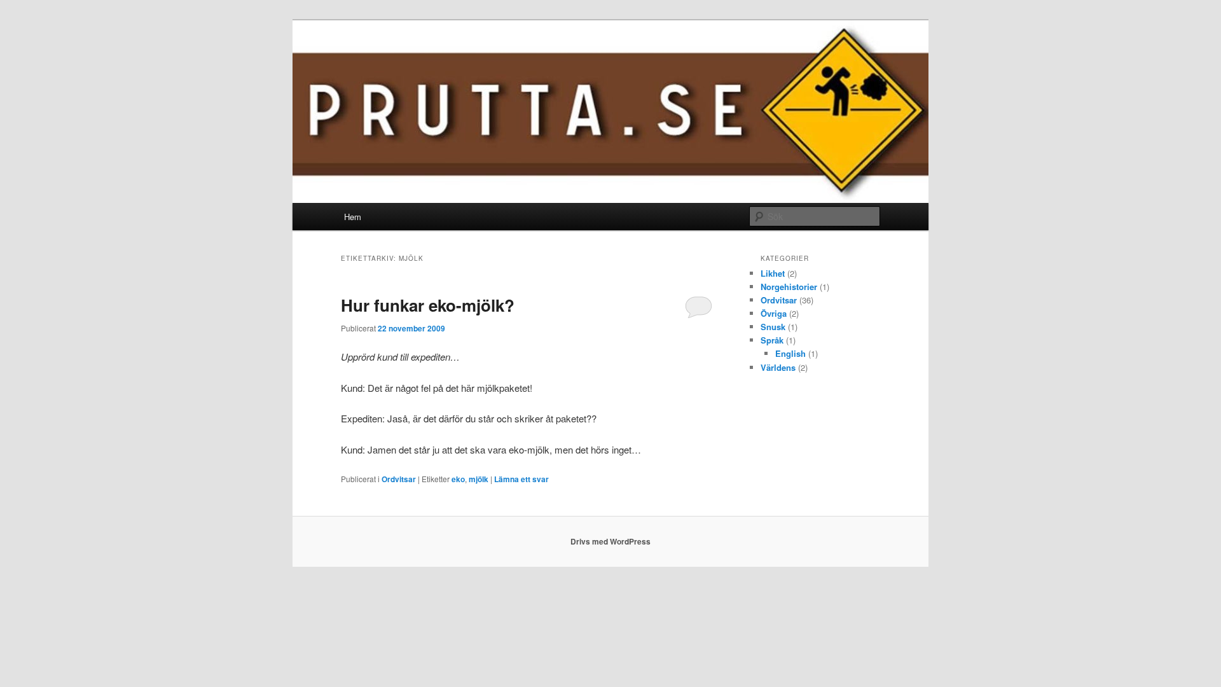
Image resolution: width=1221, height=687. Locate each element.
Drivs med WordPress (610, 541)
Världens (778, 367)
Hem (352, 217)
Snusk (773, 327)
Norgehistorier (789, 287)
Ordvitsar (399, 479)
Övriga (774, 313)
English (790, 353)
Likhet (773, 273)
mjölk (478, 479)
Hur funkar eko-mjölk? (427, 305)
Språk (772, 340)
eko (458, 479)
